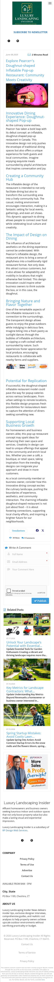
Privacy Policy (27, 961)
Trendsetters (18, 530)
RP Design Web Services (14, 830)
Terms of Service (27, 952)
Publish (41, 600)
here (43, 980)
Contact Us (27, 944)
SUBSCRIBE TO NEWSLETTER (30, 32)
